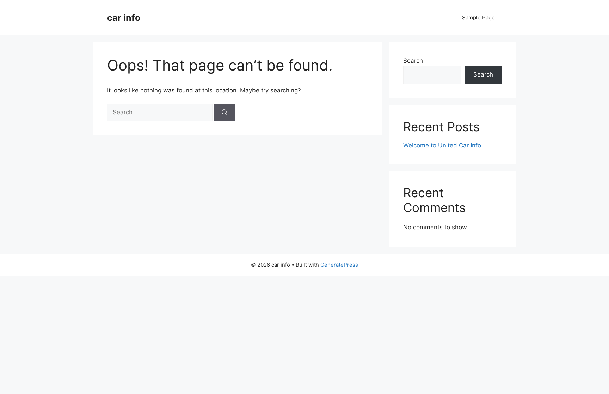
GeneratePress (339, 264)
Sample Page (478, 17)
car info (123, 17)
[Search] (224, 112)
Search (413, 60)
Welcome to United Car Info (442, 145)
